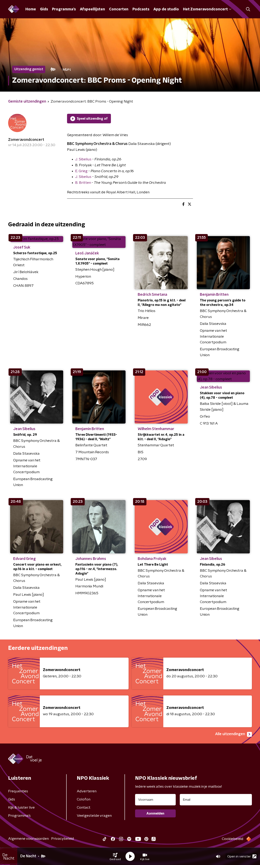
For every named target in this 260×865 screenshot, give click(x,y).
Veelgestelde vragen (94, 816)
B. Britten (83, 183)
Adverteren (86, 791)
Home (30, 9)
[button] (115, 856)
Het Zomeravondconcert (205, 9)
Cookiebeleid (232, 839)
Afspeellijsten (92, 9)
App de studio (166, 9)
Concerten (118, 9)
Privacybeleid (62, 839)
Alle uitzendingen (230, 734)
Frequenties (18, 791)
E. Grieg (81, 171)
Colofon (83, 799)
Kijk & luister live (21, 807)
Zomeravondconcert (26, 140)
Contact (83, 807)
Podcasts (140, 9)
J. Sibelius (83, 159)
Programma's (64, 9)
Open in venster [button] (239, 856)
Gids (44, 9)
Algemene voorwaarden (28, 839)
